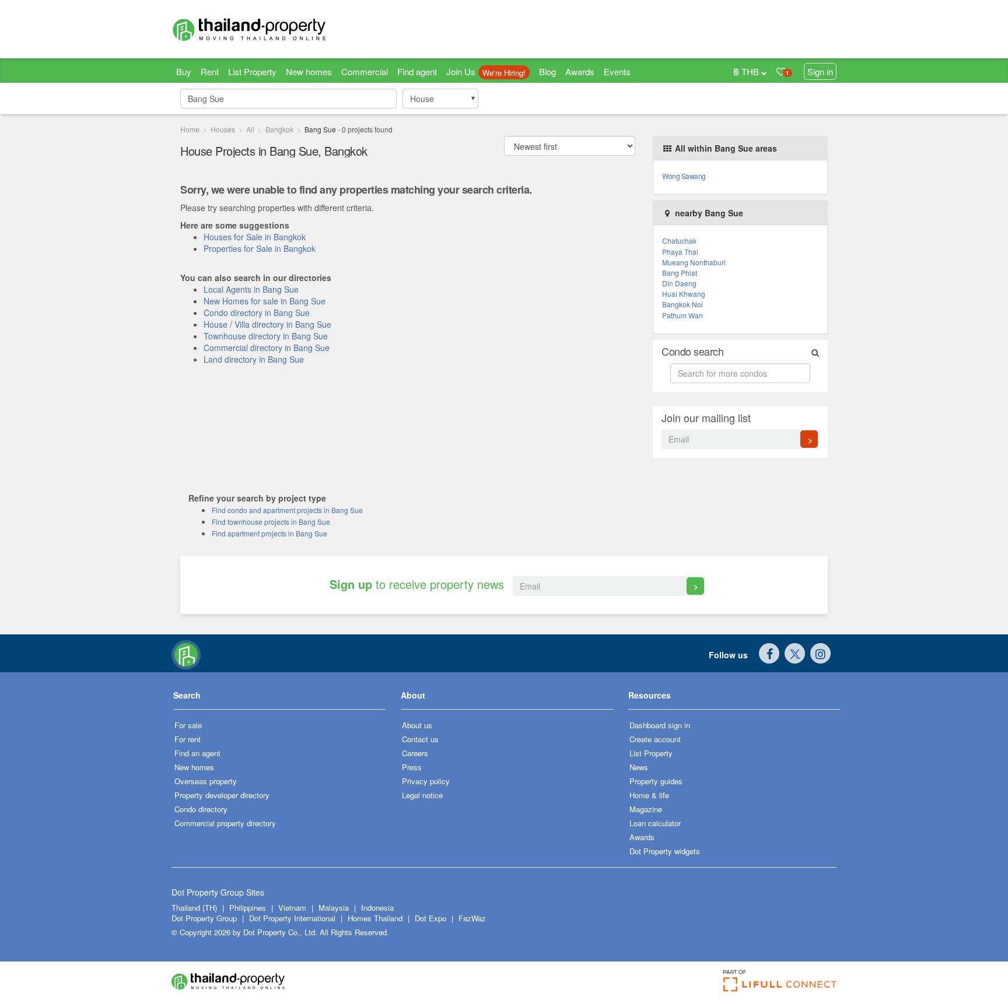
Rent (210, 71)
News (638, 767)
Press (412, 767)
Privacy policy (426, 781)
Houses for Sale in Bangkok (255, 237)
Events (617, 71)
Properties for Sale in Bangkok (260, 248)
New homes (309, 71)
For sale (188, 725)
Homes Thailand (375, 918)
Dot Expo (430, 918)
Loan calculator (655, 823)
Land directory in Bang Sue (254, 359)
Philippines (248, 907)
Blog (547, 71)
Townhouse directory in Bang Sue (266, 336)
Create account (655, 739)
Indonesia (377, 907)
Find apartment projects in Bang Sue (269, 533)
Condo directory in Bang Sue (257, 312)
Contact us (420, 739)
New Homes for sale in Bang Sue (265, 301)
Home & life (649, 795)
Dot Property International (292, 918)
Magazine (645, 809)
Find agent (417, 71)
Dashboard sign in (659, 725)
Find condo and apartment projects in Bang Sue (287, 510)
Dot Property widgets (664, 851)
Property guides (655, 781)
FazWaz (472, 918)
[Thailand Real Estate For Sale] (186, 653)
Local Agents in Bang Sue (251, 289)
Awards (579, 71)
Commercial (364, 71)
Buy (183, 71)
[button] (279, 699)
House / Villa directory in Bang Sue (267, 324)
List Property (252, 71)
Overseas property (205, 781)
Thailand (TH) (194, 907)
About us (417, 725)
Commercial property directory (225, 823)
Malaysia (334, 907)
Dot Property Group (204, 918)
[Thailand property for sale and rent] (277, 29)
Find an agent (197, 753)
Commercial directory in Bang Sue (267, 347)
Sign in (820, 71)
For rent (187, 739)
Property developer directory (222, 795)
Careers (415, 753)
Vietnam (293, 907)
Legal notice (422, 795)
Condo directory (201, 809)
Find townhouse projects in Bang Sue (271, 522)
